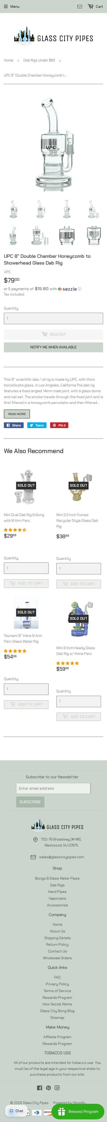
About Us (57, 931)
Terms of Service (57, 990)
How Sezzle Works (57, 1004)
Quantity (11, 308)
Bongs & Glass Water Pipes (57, 878)
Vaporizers (57, 898)
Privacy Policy (57, 984)
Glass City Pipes (36, 1103)
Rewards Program (57, 997)
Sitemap (57, 1017)
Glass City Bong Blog (57, 1010)
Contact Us (57, 951)
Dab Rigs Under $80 (39, 60)
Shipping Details (57, 938)
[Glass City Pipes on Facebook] (39, 1088)
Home (8, 60)
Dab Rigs (57, 885)
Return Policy (57, 944)
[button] (53, 288)
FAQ (57, 977)
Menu (14, 6)
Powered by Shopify (69, 1103)
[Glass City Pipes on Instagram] (57, 1088)
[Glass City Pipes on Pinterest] (48, 1088)
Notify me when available (53, 347)
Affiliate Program (57, 1037)
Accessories (57, 905)
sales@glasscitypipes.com (61, 857)
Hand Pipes (57, 891)
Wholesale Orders (57, 958)
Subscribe (30, 802)
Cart (99, 6)
